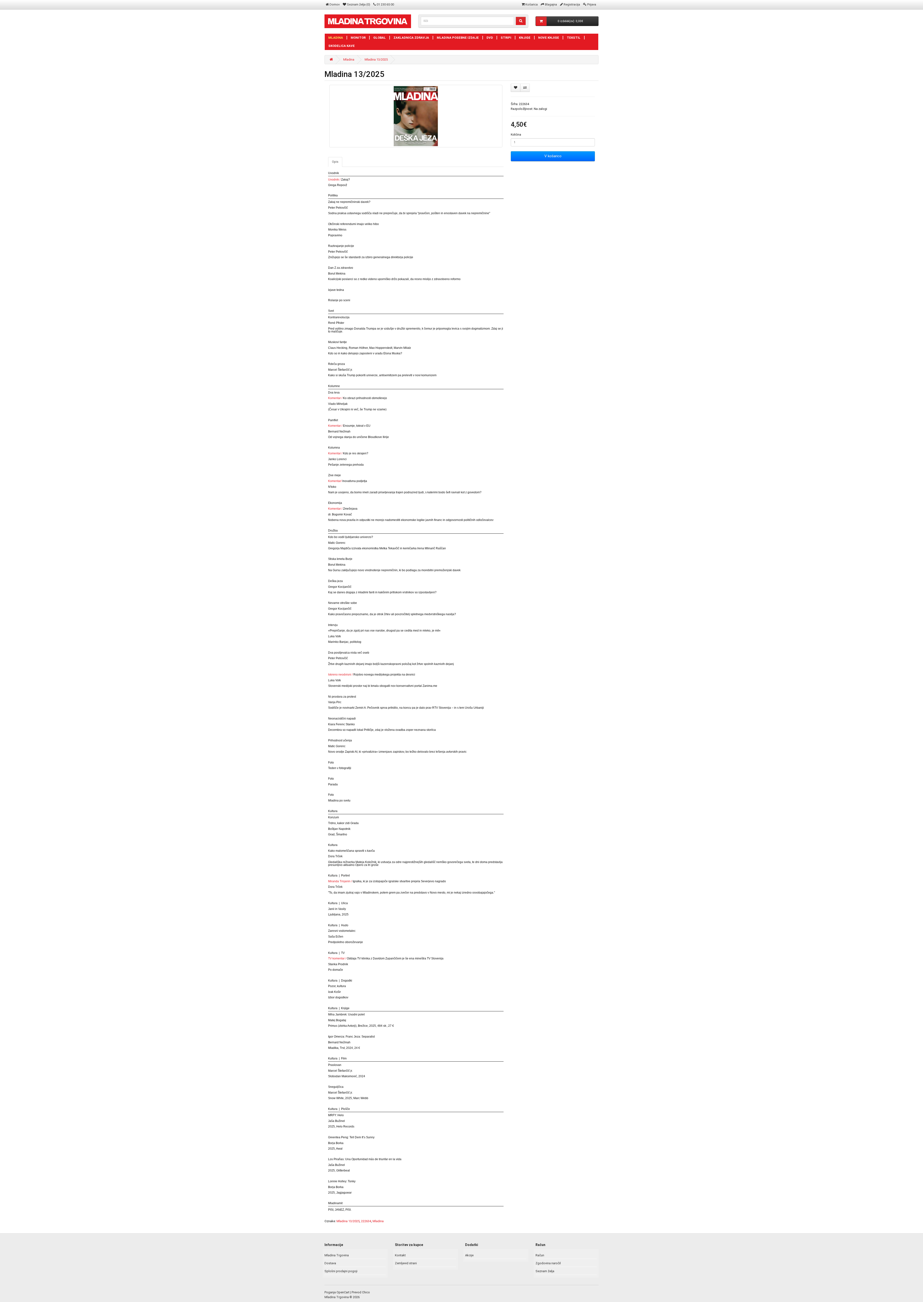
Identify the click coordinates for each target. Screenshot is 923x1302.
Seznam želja (545, 1271)
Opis (335, 161)
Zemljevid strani (406, 1263)
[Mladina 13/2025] (415, 116)
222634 (366, 1221)
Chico (366, 1292)
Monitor (358, 37)
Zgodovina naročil (548, 1263)
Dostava (330, 1263)
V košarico (552, 156)
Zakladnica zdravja (411, 37)
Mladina (335, 37)
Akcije (469, 1255)
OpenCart (343, 1292)
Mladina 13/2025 (376, 59)
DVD (489, 37)
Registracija (572, 4)
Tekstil (573, 37)
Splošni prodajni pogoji (340, 1271)
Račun (540, 1255)
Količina (516, 134)
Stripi (506, 37)
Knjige (524, 37)
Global (379, 37)
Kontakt (400, 1255)
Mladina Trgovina (336, 1255)
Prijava (591, 4)
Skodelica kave (341, 46)
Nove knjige (548, 37)
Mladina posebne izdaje (458, 37)
